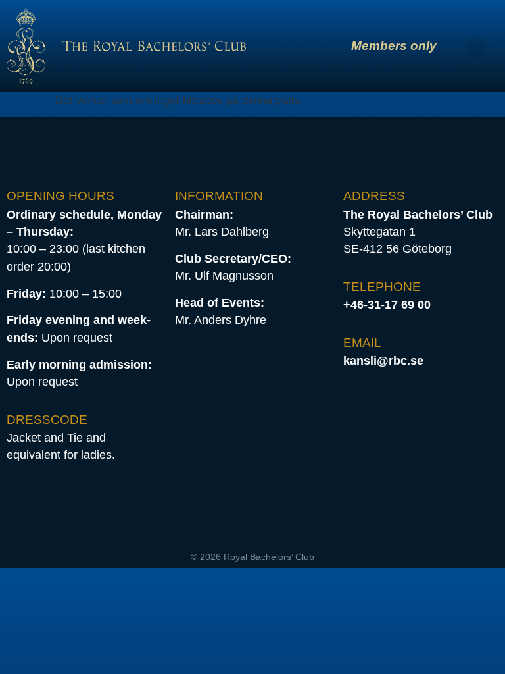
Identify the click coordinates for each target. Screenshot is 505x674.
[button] (476, 46)
